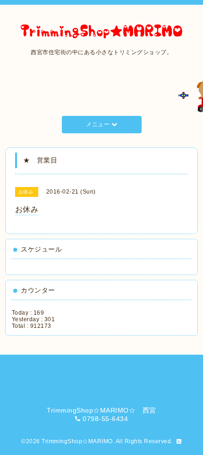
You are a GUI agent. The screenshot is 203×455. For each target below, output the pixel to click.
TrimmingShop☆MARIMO (77, 441)
